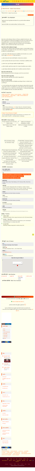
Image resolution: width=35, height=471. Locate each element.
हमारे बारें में (10, 460)
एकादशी (11, 109)
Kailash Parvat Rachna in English (9, 113)
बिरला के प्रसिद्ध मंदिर (24, 452)
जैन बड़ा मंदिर (20, 276)
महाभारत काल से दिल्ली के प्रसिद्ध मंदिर (7, 453)
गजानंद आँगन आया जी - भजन (6, 396)
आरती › (4, 374)
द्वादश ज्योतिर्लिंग (26, 451)
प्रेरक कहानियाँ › (6, 427)
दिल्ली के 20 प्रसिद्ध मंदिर (5, 421)
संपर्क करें (14, 460)
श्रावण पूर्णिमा (5, 333)
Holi (14, 107)
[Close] (21, 263)
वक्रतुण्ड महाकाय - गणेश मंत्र (6, 403)
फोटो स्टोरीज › (5, 419)
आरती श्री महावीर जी (5, 95)
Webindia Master (22, 465)
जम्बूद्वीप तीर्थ (12, 276)
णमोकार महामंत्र (13, 95)
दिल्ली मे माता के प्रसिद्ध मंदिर (5, 451)
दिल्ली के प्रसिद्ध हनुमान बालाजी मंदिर (26, 453)
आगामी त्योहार (5, 326)
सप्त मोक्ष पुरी (4, 423)
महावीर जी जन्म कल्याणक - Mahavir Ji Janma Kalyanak (11, 94)
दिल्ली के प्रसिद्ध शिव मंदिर (16, 453)
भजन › (4, 392)
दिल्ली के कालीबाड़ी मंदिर (14, 451)
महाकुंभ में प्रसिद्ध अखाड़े (5, 442)
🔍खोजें (30, 460)
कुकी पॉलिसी (23, 460)
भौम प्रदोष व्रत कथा (4, 388)
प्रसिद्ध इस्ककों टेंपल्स (17, 452)
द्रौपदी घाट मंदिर (29, 276)
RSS (27, 460)
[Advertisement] (17, 32)
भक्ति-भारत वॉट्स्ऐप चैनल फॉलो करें (17, 301)
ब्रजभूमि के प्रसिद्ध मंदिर (10, 452)
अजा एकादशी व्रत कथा (5, 386)
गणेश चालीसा (4, 413)
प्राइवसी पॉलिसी (19, 460)
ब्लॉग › (4, 438)
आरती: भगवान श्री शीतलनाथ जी (7, 96)
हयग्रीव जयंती (5, 335)
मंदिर (3, 6)
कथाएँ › (4, 384)
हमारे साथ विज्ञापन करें (5, 460)
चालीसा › (4, 410)
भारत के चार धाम (21, 451)
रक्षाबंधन (5, 338)
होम (1, 6)
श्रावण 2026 (5, 336)
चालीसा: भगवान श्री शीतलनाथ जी (22, 95)
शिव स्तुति (17, 4)
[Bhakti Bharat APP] (33, 234)
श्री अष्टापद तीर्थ (4, 276)
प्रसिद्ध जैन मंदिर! (25, 94)
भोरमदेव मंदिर (6, 363)
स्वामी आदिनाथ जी (10, 55)
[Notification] (34, 1)
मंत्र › (4, 401)
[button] (17, 265)
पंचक (4, 330)
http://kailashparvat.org (7, 252)
